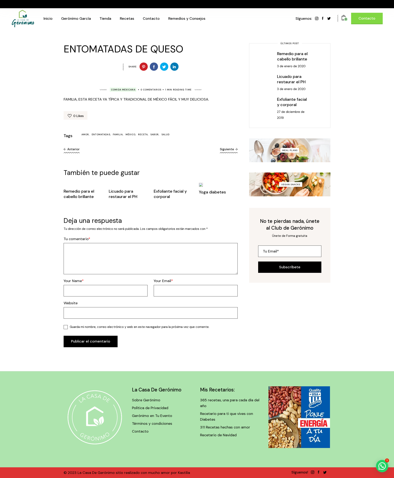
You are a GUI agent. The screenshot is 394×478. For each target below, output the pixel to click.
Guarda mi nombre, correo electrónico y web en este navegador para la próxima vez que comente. (139, 327)
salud (165, 134)
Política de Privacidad (150, 407)
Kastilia (183, 472)
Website (71, 303)
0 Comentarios (151, 89)
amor (85, 134)
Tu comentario (76, 238)
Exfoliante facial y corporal (292, 102)
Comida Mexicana (123, 89)
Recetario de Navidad (218, 435)
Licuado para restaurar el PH (123, 194)
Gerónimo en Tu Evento (152, 415)
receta (143, 134)
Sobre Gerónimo (146, 400)
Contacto (140, 431)
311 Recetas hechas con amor (225, 427)
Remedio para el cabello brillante (79, 194)
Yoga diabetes (212, 192)
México (131, 134)
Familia (118, 134)
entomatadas (101, 134)
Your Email (162, 280)
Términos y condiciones (152, 423)
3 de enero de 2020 (291, 66)
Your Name (73, 280)
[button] (382, 466)
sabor (154, 134)
